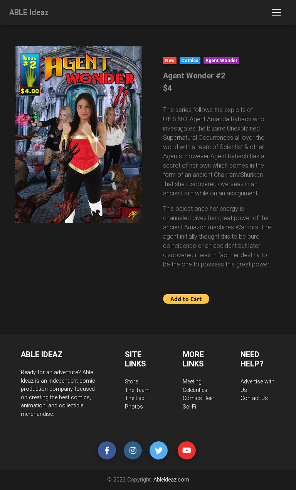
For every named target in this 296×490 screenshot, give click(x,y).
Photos (134, 407)
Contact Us (254, 398)
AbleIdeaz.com (171, 479)
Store (131, 381)
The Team (137, 390)
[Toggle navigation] (276, 12)
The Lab (135, 398)
